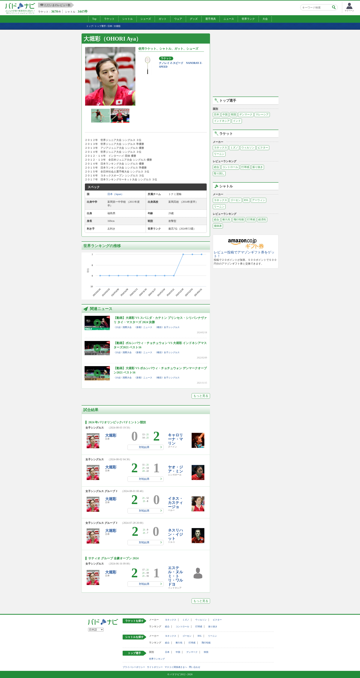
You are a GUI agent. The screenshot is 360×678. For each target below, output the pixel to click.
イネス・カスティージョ (175, 502)
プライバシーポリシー (134, 667)
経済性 (262, 219)
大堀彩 (110, 435)
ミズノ (234, 147)
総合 (216, 167)
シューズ (145, 18)
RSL (246, 200)
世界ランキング (157, 659)
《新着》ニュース (143, 327)
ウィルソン (247, 147)
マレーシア (262, 114)
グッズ (194, 18)
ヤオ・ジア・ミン (175, 469)
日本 (216, 114)
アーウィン (258, 200)
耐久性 (226, 219)
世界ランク (248, 18)
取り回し (219, 173)
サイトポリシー (155, 667)
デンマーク (245, 114)
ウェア (178, 18)
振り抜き (257, 167)
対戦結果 (144, 447)
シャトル (127, 18)
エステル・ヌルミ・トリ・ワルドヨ (175, 576)
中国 (225, 114)
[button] (110, 76)
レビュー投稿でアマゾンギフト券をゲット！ (244, 254)
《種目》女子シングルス (167, 327)
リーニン (219, 154)
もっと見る (200, 395)
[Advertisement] (245, 64)
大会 (265, 18)
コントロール (230, 167)
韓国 (233, 114)
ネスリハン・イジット (175, 534)
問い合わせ (194, 667)
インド (237, 120)
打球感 (245, 167)
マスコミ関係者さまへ (176, 667)
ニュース (229, 18)
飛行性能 (238, 219)
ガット (162, 18)
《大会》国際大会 (123, 327)
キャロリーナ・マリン (175, 439)
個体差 (218, 225)
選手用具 (210, 18)
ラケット (109, 18)
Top (94, 18)
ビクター (263, 147)
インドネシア (222, 120)
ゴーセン (235, 200)
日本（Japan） (115, 194)
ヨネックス (220, 147)
